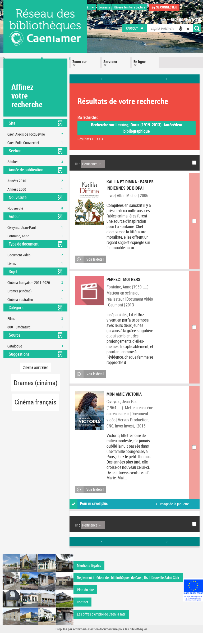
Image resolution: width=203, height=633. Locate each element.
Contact (82, 601)
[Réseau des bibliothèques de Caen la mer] (37, 589)
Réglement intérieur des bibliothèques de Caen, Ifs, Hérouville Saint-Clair (128, 577)
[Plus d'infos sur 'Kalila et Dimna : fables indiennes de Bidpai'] (89, 202)
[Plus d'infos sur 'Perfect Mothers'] (89, 290)
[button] (134, 28)
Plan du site (85, 589)
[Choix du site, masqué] (92, 7)
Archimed (79, 629)
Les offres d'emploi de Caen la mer (101, 614)
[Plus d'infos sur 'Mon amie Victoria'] (89, 410)
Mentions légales (89, 565)
